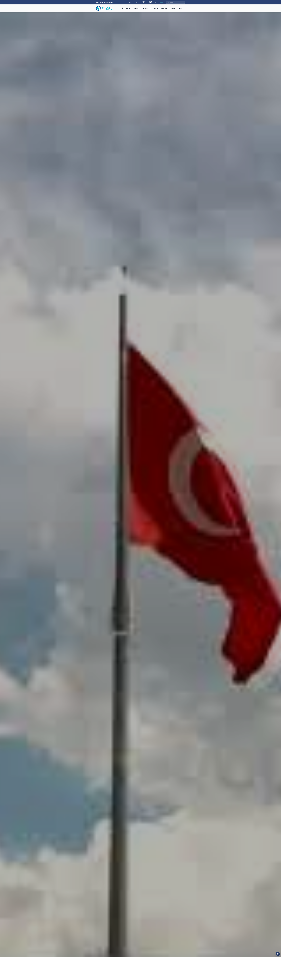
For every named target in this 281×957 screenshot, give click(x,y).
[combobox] (175, 2)
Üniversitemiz (126, 8)
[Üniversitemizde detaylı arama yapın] (129, 2)
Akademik (146, 8)
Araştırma (164, 8)
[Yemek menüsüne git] (133, 2)
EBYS (156, 2)
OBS (137, 2)
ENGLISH (162, 2)
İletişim (180, 8)
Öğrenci (136, 8)
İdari (155, 8)
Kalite (173, 8)
